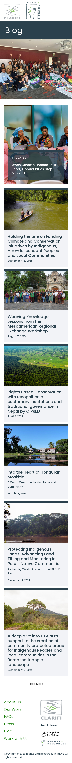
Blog (8, 731)
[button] (65, 11)
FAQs (8, 716)
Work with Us (16, 738)
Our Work (12, 709)
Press (9, 724)
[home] (22, 10)
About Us (12, 702)
